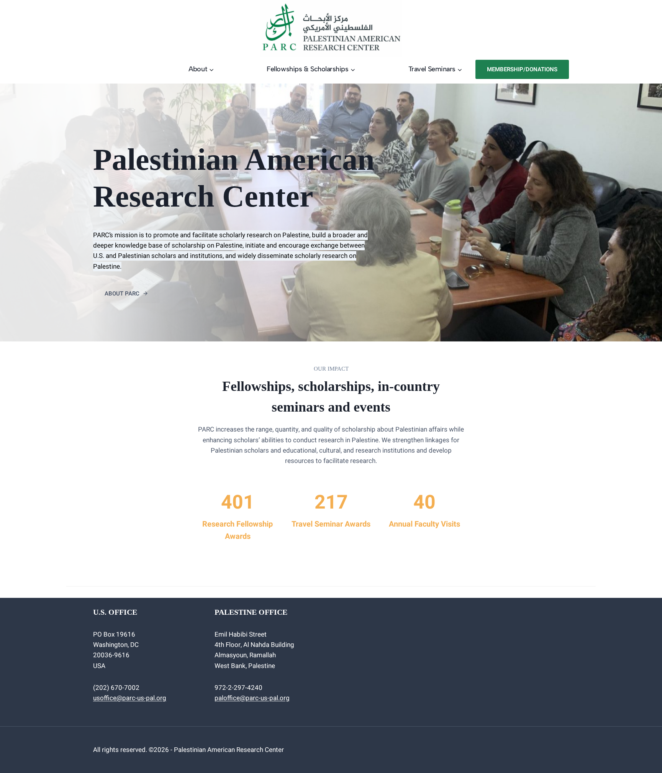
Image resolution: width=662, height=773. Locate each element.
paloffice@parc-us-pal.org (252, 698)
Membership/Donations (522, 69)
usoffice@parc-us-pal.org (129, 698)
